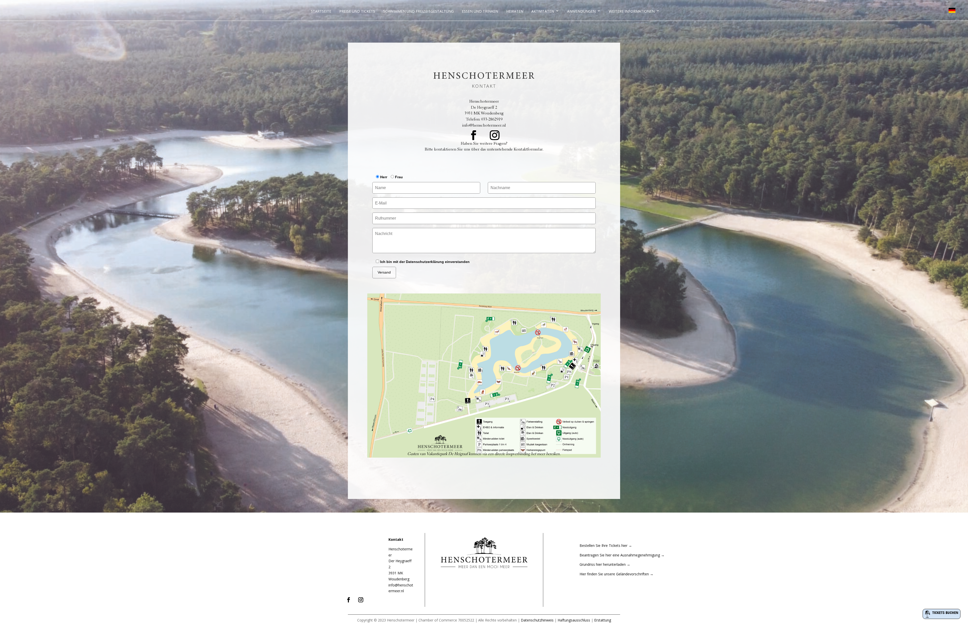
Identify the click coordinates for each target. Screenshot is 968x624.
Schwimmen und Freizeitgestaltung (418, 11)
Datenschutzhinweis (537, 620)
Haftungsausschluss (574, 620)
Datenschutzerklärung (425, 262)
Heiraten (514, 11)
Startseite (321, 11)
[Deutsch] (954, 11)
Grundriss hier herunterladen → (605, 564)
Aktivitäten (542, 11)
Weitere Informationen (632, 11)
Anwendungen (581, 11)
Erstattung (602, 620)
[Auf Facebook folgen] (473, 135)
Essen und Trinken (480, 11)
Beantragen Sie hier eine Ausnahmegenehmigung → (622, 555)
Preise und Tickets (357, 11)
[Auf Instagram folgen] (494, 135)
